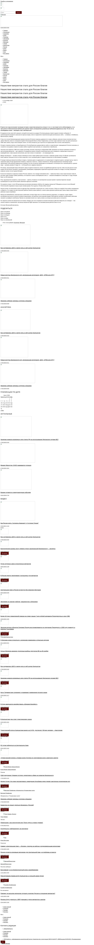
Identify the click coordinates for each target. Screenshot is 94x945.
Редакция (5, 908)
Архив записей (7, 906)
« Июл (2, 410)
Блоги (4, 48)
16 (11, 402)
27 (6, 406)
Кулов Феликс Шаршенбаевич (8, 769)
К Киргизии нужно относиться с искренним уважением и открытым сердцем (25, 640)
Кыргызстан (6, 45)
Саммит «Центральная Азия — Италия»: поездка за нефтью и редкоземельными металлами (30, 846)
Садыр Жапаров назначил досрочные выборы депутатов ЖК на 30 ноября (24, 651)
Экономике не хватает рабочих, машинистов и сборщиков (19, 601)
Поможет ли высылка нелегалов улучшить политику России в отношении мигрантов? (28, 893)
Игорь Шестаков (5, 840)
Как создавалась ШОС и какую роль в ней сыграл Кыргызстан (20, 248)
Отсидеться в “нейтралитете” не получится (14, 828)
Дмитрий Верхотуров (6, 864)
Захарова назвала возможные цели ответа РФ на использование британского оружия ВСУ (29, 439)
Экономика (6, 38)
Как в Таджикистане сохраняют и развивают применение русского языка (24, 692)
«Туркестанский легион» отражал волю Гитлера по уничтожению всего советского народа (29, 758)
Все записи (6, 53)
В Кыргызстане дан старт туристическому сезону (16, 719)
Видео (5, 50)
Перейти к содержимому (7, 1)
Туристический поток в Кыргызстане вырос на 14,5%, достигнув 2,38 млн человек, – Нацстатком (31, 730)
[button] (40, 56)
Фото (4, 52)
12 (4, 402)
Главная (5, 30)
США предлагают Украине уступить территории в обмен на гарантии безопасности (27, 775)
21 (8, 404)
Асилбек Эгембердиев (6, 887)
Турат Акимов (4, 816)
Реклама (5, 910)
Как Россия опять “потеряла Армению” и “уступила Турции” (20, 523)
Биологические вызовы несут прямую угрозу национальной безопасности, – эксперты (28, 548)
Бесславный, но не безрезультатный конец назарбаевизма (19, 870)
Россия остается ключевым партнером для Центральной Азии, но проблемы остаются (28, 852)
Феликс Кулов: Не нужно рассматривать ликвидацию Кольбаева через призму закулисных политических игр (35, 781)
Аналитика (6, 33)
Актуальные (6, 32)
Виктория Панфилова (6, 793)
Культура (5, 40)
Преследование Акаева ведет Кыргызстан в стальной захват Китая (22, 876)
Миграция (5, 42)
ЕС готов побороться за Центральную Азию (14, 745)
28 (8, 406)
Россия (5, 47)
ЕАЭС (4, 35)
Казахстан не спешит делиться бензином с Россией (17, 805)
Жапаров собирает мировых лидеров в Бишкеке (16, 301)
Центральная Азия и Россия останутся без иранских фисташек (21, 590)
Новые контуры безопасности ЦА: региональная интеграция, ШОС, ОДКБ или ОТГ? (27, 275)
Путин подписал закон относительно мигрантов (16, 564)
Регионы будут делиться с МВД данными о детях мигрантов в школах (23, 899)
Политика (5, 37)
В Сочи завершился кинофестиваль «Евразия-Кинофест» (19, 704)
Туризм (5, 43)
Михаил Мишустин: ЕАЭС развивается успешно (16, 465)
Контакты (5, 911)
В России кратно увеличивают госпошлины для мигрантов (19, 575)
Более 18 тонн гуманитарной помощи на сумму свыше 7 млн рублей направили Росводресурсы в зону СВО (35, 616)
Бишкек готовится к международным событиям (16, 492)
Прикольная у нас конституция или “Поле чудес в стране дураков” (22, 822)
